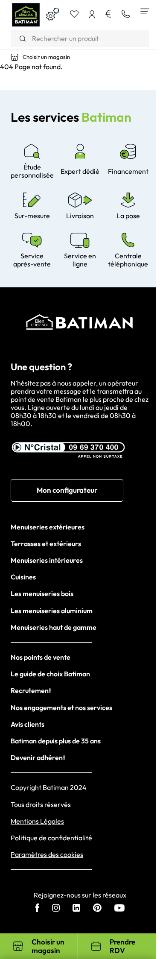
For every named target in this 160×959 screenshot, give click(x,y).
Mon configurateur (67, 489)
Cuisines (23, 577)
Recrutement (31, 690)
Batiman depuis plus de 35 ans (56, 741)
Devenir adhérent (38, 757)
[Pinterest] (97, 908)
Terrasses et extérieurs (46, 543)
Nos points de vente (40, 657)
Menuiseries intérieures (47, 560)
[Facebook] (37, 908)
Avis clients (27, 724)
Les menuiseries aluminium (52, 610)
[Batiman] (26, 15)
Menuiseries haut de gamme (53, 627)
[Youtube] (119, 908)
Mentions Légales (37, 821)
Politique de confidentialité (51, 838)
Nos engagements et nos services (61, 707)
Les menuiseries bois (42, 593)
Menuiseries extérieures (47, 527)
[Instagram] (56, 908)
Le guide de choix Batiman (50, 674)
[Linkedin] (76, 908)
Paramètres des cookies (47, 855)
